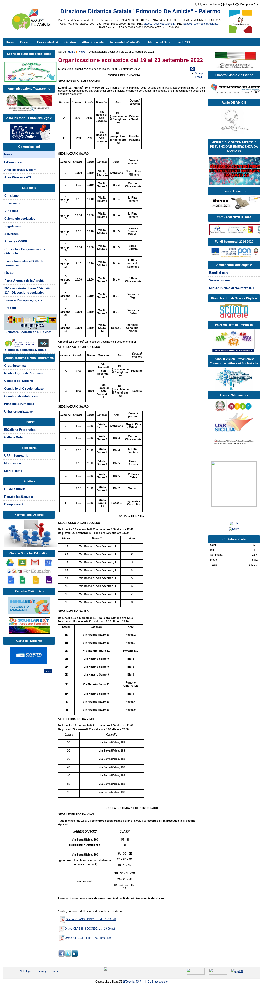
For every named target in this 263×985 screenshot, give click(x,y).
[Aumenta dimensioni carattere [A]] (200, 4)
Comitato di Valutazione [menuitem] (21, 396)
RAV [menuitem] (10, 273)
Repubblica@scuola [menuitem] (18, 496)
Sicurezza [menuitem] (11, 234)
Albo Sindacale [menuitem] (93, 42)
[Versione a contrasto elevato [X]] (222, 4)
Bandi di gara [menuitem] (218, 272)
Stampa (199, 73)
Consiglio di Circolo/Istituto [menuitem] (24, 388)
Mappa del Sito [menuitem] (159, 42)
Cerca (47, 671)
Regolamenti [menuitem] (13, 226)
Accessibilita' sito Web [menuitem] (126, 42)
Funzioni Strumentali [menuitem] (19, 403)
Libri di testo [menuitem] (13, 470)
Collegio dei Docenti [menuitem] (18, 380)
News (81, 51)
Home (71, 51)
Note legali (26, 971)
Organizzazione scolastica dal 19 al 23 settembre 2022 (130, 60)
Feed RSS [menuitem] (183, 42)
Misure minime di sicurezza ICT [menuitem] (231, 288)
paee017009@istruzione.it (159, 23)
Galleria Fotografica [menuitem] (21, 429)
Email (198, 77)
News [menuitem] (8, 154)
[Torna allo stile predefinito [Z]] (256, 4)
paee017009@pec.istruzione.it (201, 23)
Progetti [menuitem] (10, 307)
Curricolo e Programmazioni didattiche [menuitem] (24, 251)
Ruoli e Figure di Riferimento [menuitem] (24, 373)
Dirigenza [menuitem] (11, 210)
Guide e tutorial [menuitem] (15, 489)
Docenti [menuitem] (25, 42)
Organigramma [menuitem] (15, 365)
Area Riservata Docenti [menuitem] (20, 169)
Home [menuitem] (10, 42)
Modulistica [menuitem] (12, 463)
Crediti (55, 971)
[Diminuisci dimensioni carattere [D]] (195, 4)
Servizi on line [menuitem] (219, 280)
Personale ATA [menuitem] (47, 42)
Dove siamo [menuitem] (12, 203)
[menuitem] (29, 324)
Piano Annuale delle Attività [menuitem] (24, 280)
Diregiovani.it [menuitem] (13, 504)
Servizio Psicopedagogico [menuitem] (23, 300)
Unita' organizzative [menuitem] (18, 411)
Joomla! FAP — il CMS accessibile (147, 981)
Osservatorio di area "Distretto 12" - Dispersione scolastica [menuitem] (27, 290)
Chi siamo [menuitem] (11, 195)
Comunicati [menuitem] (15, 162)
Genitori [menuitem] (70, 42)
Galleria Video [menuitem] (14, 437)
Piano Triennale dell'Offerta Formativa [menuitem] (23, 263)
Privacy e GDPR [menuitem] (15, 241)
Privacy (41, 971)
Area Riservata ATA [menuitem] (18, 177)
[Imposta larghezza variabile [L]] (237, 4)
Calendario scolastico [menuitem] (19, 218)
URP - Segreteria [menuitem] (16, 455)
